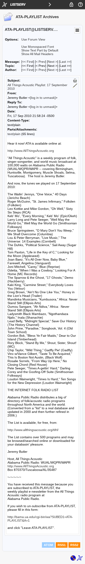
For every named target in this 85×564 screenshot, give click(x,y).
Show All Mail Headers (37, 54)
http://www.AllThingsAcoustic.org (30, 150)
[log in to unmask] (43, 97)
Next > (52, 61)
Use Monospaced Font (37, 46)
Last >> (65, 61)
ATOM (48, 545)
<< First (27, 61)
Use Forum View (33, 39)
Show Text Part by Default (39, 50)
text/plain (13, 134)
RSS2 (74, 545)
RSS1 (62, 545)
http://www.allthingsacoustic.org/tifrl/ (32, 430)
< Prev (40, 61)
